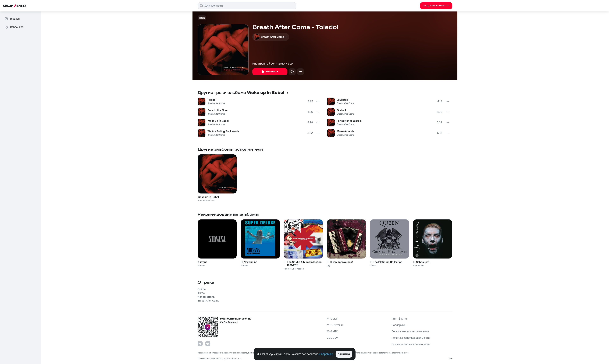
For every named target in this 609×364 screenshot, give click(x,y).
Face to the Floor (217, 110)
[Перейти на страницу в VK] (207, 343)
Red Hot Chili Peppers (294, 268)
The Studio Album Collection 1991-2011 (304, 264)
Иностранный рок (263, 64)
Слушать (272, 71)
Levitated (342, 100)
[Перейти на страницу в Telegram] (200, 343)
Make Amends (345, 131)
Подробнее (326, 354)
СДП (329, 265)
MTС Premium (335, 325)
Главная (15, 19)
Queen (373, 265)
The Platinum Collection (387, 262)
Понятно (344, 354)
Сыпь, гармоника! (341, 262)
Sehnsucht (422, 262)
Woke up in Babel (218, 121)
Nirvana (202, 262)
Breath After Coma (216, 103)
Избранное (16, 27)
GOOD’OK (332, 338)
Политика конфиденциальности (411, 338)
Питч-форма (399, 319)
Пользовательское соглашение (410, 331)
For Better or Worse (349, 121)
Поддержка (399, 325)
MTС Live (332, 319)
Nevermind (250, 262)
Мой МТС (332, 331)
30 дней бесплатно (436, 5)
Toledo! (211, 100)
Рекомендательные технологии (411, 344)
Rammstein (418, 265)
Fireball (341, 110)
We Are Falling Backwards (223, 131)
